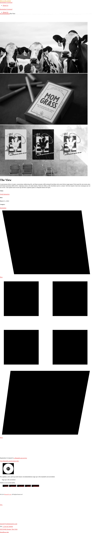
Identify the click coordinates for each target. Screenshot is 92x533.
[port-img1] (44, 72)
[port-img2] (44, 124)
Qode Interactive (4, 194)
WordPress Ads (4, 532)
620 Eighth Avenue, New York (8, 529)
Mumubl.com (7, 494)
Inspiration (3, 208)
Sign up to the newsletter (9, 479)
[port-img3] (44, 175)
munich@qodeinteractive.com (8, 523)
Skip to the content (5, 1)
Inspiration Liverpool (6, 2)
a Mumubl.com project (20, 458)
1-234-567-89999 (8, 526)
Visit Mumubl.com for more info (9, 461)
